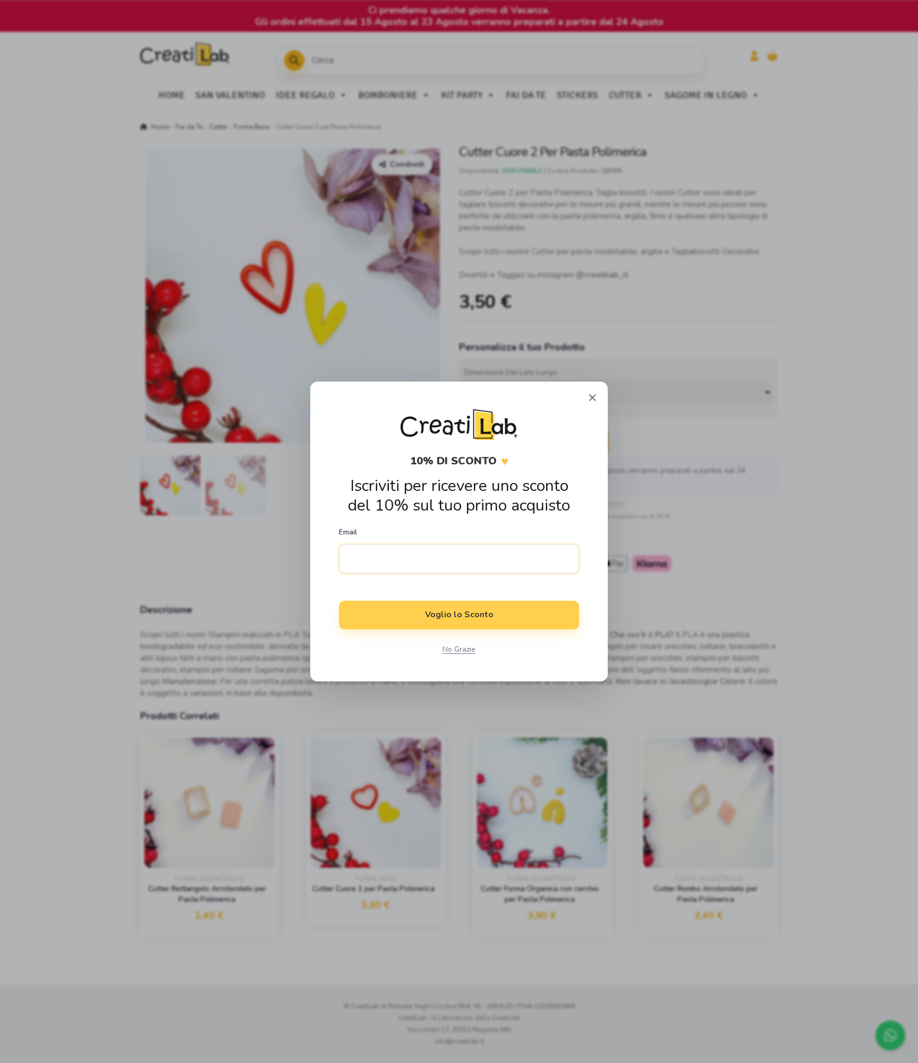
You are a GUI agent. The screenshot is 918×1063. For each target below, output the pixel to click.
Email (348, 532)
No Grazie (459, 649)
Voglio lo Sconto (459, 614)
